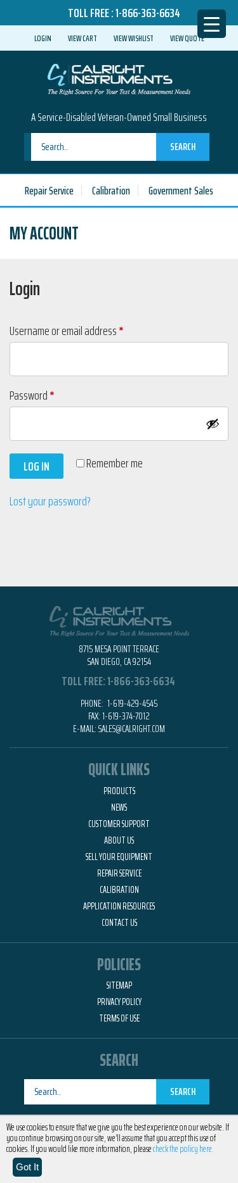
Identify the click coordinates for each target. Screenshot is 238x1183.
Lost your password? (50, 501)
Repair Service (49, 190)
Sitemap (119, 985)
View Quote (187, 38)
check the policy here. (183, 1148)
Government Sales (181, 190)
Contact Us (119, 922)
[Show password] (213, 424)
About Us (119, 840)
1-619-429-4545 (131, 703)
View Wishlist (134, 38)
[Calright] (119, 78)
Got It (27, 1166)
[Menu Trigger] (211, 23)
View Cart (82, 38)
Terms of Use (119, 1018)
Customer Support (119, 824)
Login (42, 38)
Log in (36, 466)
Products (119, 791)
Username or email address (84, 330)
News (119, 807)
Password (49, 395)
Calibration (111, 190)
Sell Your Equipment (119, 856)
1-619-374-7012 (126, 716)
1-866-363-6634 (148, 13)
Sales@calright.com (131, 729)
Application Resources (119, 906)
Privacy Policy (119, 1001)
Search (182, 147)
